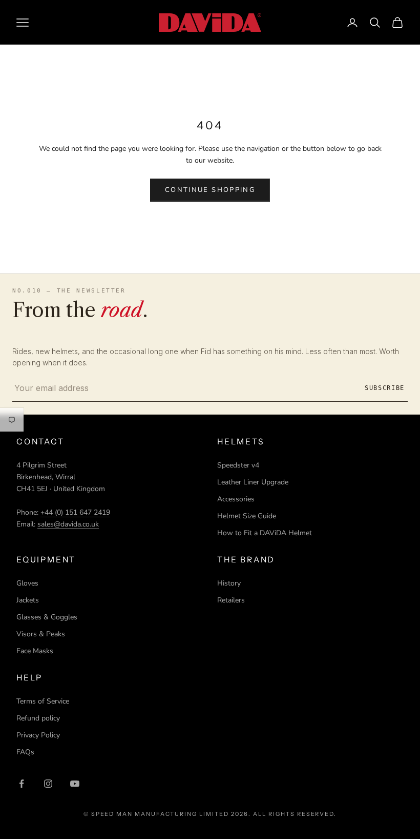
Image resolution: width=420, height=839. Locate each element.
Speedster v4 (238, 465)
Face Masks (34, 651)
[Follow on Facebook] (21, 783)
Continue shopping (210, 189)
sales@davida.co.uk (68, 524)
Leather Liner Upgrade (252, 482)
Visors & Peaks (40, 634)
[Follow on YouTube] (75, 783)
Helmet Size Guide (246, 516)
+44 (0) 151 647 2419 (75, 512)
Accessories (236, 499)
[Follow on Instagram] (48, 783)
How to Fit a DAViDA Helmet (264, 533)
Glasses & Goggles (46, 617)
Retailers (231, 600)
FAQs (25, 752)
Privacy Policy (38, 735)
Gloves (27, 583)
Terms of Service (42, 701)
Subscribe (385, 388)
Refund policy (38, 718)
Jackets (27, 600)
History (229, 583)
